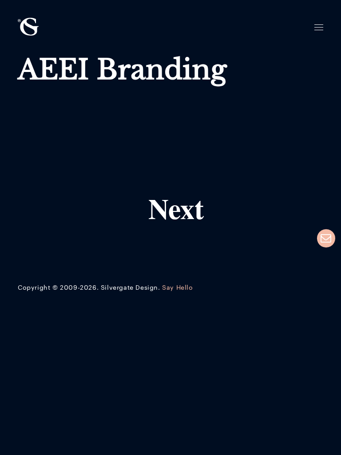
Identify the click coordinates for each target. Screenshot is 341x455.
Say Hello (177, 288)
